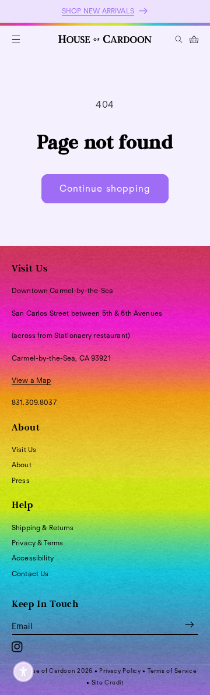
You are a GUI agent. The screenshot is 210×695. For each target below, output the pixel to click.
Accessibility (33, 557)
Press (21, 480)
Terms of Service (172, 670)
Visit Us (24, 449)
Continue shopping (105, 188)
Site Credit (108, 682)
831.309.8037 (34, 402)
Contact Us (30, 573)
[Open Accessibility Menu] (23, 671)
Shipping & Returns (43, 527)
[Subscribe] (189, 624)
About (22, 464)
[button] (16, 39)
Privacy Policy (120, 670)
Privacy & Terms (37, 542)
